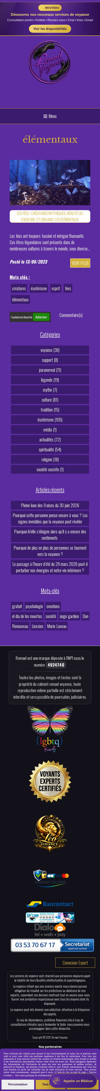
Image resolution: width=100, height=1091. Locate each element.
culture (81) (50, 400)
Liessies (37, 626)
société (51, 616)
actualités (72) (50, 439)
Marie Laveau (57, 626)
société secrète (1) (50, 469)
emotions (53, 606)
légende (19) (50, 380)
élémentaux (20, 299)
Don (85, 616)
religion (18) (50, 459)
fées (68, 288)
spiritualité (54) (50, 449)
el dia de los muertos (27, 616)
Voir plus (80, 263)
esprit (56, 288)
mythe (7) (50, 390)
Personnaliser (18, 1084)
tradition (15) (50, 409)
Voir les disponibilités (50, 29)
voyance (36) (50, 350)
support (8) (50, 360)
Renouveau (20, 626)
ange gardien (69, 616)
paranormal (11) (50, 370)
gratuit (17, 606)
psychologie (34, 606)
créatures (19, 288)
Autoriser (41, 316)
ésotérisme (39, 288)
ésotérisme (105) (50, 419)
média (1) (50, 429)
